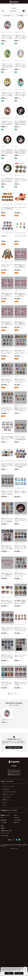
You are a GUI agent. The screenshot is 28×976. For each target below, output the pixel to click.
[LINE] (19, 840)
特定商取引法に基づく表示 (6, 830)
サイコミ (4, 802)
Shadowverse (5, 789)
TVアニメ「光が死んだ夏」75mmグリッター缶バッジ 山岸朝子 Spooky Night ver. (20, 151)
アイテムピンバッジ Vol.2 (20, 236)
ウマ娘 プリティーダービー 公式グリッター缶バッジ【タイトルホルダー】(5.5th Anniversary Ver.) (7, 65)
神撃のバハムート (6, 799)
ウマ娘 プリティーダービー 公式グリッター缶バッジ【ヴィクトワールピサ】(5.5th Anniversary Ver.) (20, 65)
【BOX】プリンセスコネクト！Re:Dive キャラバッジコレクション (20, 684)
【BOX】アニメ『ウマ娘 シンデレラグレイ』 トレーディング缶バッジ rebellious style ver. (7, 493)
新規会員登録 (3, 820)
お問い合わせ (16, 822)
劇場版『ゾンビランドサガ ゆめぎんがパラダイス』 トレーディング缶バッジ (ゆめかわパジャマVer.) (20, 409)
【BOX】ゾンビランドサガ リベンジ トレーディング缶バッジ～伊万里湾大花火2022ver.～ (7, 520)
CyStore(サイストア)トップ (5, 4)
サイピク (4, 805)
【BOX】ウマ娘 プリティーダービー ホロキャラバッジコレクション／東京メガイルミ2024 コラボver (7, 547)
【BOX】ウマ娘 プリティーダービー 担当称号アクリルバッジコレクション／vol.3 (20, 295)
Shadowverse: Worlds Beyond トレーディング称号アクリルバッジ (7, 438)
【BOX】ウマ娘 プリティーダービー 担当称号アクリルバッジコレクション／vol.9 (7, 574)
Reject (9, 973)
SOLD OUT (21, 254)
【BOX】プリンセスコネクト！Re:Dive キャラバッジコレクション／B (7, 629)
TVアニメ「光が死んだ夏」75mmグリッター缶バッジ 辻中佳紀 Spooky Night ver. (20, 123)
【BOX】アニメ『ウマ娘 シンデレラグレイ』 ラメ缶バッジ (20, 493)
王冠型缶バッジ (4, 236)
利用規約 (2, 828)
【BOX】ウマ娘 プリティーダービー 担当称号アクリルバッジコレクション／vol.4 (7, 295)
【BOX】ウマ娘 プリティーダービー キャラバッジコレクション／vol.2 (20, 381)
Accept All (19, 973)
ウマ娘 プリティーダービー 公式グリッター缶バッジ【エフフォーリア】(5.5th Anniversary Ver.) (20, 37)
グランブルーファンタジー (8, 786)
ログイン (2, 817)
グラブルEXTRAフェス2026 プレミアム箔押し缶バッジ (7, 209)
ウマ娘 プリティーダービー (8, 794)
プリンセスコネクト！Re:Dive (9, 791)
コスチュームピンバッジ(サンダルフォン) (7, 265)
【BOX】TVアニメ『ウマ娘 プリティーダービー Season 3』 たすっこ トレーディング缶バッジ (20, 547)
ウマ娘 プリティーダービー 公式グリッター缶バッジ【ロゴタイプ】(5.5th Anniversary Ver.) (7, 123)
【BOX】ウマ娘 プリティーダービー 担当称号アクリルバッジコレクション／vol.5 (20, 266)
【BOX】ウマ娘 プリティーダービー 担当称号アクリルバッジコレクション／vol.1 (7, 323)
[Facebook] (17, 840)
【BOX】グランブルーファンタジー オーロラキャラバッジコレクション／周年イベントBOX (7, 656)
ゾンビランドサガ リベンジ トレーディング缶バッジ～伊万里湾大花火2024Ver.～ (20, 438)
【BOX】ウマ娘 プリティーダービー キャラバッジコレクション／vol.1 (7, 409)
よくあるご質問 (17, 820)
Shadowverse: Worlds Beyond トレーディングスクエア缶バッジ (7, 465)
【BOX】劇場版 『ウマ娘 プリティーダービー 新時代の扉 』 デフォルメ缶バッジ (20, 602)
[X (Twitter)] (14, 840)
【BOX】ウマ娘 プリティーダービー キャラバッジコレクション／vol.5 (7, 352)
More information (9, 970)
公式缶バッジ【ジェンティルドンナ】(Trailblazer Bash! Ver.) (20, 520)
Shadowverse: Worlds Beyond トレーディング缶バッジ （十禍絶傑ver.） (20, 465)
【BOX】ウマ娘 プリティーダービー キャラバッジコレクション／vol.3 (20, 352)
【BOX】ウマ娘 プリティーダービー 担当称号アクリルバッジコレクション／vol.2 (20, 323)
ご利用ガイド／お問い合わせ (14, 747)
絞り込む (8, 15)
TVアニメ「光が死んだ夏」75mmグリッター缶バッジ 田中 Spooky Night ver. (7, 180)
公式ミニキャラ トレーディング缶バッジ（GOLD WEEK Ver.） (20, 180)
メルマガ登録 (3, 822)
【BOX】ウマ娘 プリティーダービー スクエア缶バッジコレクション (7, 684)
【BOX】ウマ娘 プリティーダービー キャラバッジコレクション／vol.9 (20, 574)
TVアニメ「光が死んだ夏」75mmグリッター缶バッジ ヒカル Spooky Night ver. (7, 151)
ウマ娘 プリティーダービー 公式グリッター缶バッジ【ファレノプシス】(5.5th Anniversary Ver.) (7, 37)
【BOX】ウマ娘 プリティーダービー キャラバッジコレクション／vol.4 (7, 381)
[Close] (25, 968)
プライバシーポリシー (5, 833)
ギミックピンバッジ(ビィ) (20, 207)
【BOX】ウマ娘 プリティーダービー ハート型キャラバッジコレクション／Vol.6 (7, 602)
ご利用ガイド (16, 817)
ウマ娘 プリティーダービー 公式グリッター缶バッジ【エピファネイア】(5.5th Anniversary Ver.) (20, 94)
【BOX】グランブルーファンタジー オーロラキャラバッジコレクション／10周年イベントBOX (20, 629)
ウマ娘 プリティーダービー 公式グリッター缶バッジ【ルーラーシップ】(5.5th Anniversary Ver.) (7, 94)
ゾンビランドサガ (6, 797)
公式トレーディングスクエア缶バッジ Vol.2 (20, 655)
